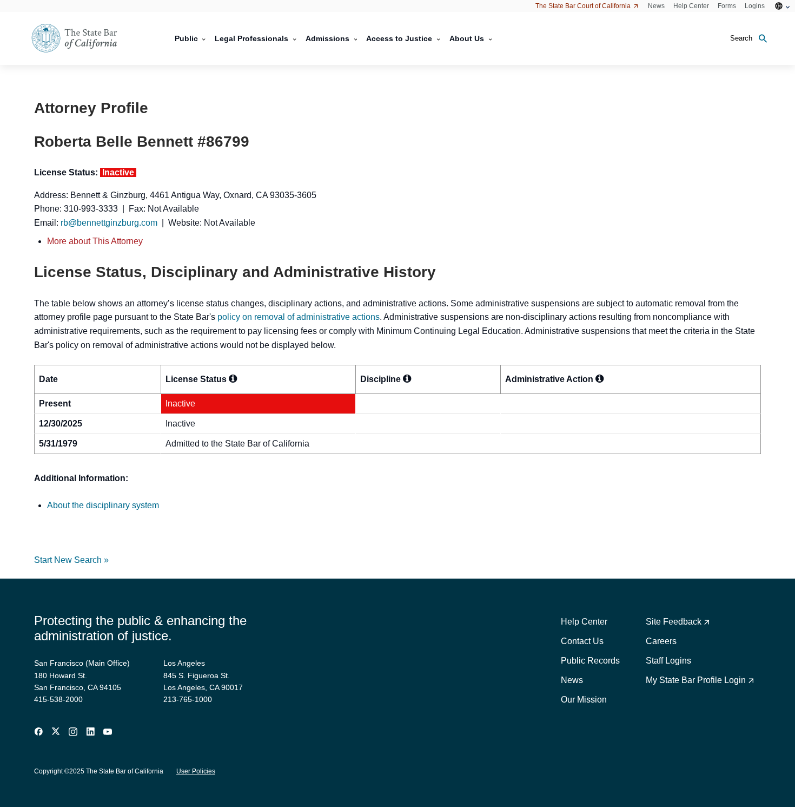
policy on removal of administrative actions (298, 317)
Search (741, 38)
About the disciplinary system (103, 505)
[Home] (81, 38)
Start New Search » (71, 560)
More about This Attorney (95, 241)
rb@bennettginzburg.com (109, 222)
